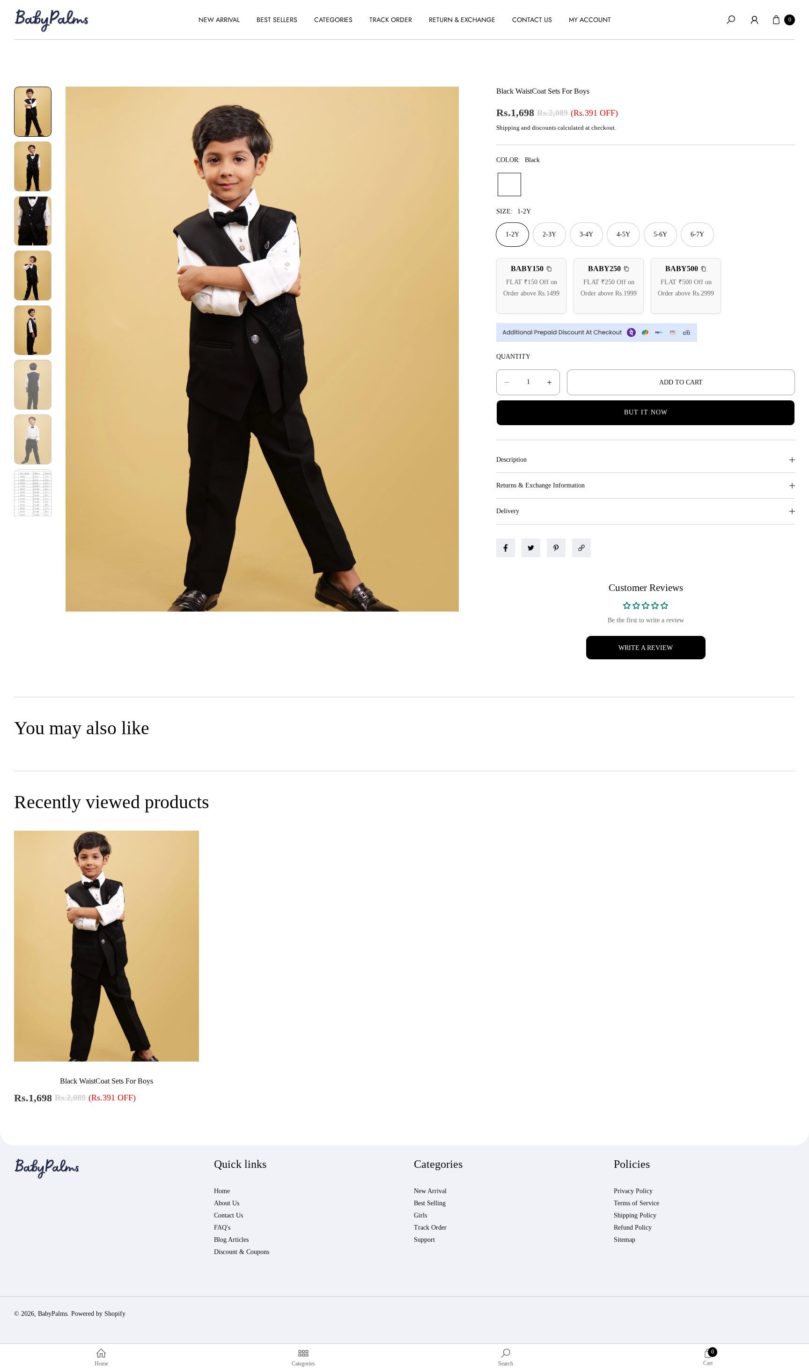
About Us (226, 1203)
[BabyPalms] (51, 19)
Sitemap (624, 1239)
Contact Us (228, 1215)
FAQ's (222, 1227)
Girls (420, 1215)
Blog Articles (231, 1239)
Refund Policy (633, 1227)
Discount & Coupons (241, 1251)
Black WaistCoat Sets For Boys (106, 1081)
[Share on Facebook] (505, 547)
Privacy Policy (633, 1191)
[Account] (754, 19)
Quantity (513, 356)
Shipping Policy (635, 1215)
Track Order (430, 1227)
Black (509, 184)
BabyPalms (52, 1313)
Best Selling (430, 1203)
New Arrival (430, 1191)
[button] (731, 19)
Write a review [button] (645, 647)
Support (424, 1239)
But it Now (646, 412)
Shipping (508, 127)
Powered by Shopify (98, 1313)
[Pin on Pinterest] (556, 547)
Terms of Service (636, 1203)
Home (222, 1191)
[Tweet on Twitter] (531, 547)
